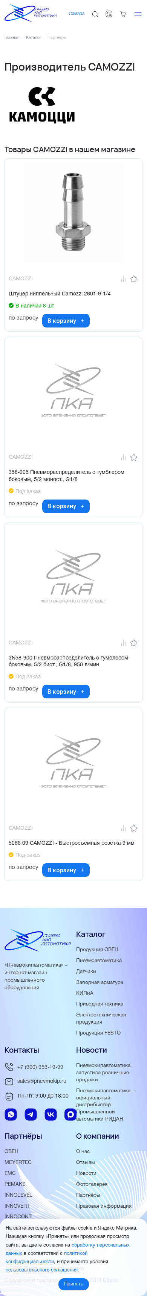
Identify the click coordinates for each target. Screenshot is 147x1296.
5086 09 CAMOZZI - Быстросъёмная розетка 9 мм (72, 843)
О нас (83, 1151)
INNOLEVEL (18, 1195)
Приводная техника (99, 1004)
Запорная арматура (99, 982)
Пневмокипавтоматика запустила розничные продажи (103, 1072)
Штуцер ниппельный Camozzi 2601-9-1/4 (60, 294)
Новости (86, 1173)
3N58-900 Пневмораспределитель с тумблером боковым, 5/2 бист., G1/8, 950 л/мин (68, 661)
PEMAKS (15, 1184)
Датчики (86, 971)
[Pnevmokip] (31, 20)
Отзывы (85, 1162)
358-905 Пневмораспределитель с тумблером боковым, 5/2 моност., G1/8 (66, 476)
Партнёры (88, 1195)
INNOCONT (18, 1217)
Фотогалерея (91, 1184)
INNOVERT (17, 1206)
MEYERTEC (18, 1162)
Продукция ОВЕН (97, 949)
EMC (10, 1173)
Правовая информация (104, 1206)
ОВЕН (11, 1151)
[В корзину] (83, 321)
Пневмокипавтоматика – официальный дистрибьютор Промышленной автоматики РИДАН (105, 1105)
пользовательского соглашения (42, 1270)
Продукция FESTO (98, 1033)
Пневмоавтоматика (99, 960)
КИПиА (84, 993)
